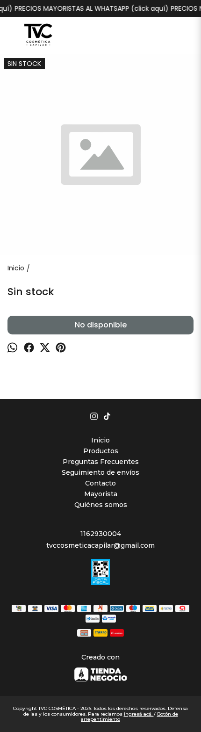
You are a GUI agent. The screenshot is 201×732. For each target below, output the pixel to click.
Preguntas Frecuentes (101, 461)
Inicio (100, 440)
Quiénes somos (100, 504)
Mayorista (100, 494)
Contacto (100, 483)
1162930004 (100, 533)
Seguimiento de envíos (100, 472)
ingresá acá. (139, 714)
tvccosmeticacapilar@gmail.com (100, 545)
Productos (100, 451)
